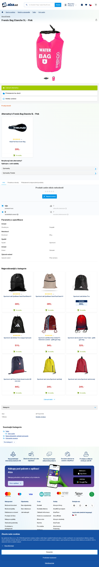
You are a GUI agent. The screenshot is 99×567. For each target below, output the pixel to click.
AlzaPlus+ (56, 512)
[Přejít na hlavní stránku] (10, 4)
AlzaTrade (56, 523)
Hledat (58, 5)
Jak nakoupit (25, 512)
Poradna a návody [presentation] (13, 182)
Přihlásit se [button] (71, 5)
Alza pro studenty (58, 519)
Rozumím (49, 552)
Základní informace (43, 512)
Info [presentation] (4, 182)
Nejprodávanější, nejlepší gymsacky (17, 436)
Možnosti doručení (11, 505)
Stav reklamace (26, 509)
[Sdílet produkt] (96, 20)
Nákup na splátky (10, 519)
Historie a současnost (44, 516)
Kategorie (6, 407)
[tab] (3, 182)
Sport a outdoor (10, 12)
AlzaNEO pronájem (59, 509)
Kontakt (39, 505)
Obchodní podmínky (11, 523)
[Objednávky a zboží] (82, 5)
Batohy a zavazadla (24, 12)
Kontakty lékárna (42, 509)
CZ (76, 515)
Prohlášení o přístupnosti (9, 527)
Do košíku (19, 155)
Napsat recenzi (51, 196)
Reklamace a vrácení (11, 512)
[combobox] (39, 5)
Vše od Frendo (5, 16)
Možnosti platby (10, 509)
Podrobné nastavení (49, 558)
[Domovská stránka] (2, 12)
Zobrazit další (48, 399)
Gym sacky (41, 12)
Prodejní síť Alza (10, 516)
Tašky (34, 12)
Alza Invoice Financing (57, 527)
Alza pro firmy (57, 505)
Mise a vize (40, 519)
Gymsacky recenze (12, 438)
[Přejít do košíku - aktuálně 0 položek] (96, 5)
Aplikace (39, 530)
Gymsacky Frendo (9, 173)
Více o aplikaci (14, 483)
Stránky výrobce (10, 99)
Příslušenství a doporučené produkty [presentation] (32, 182)
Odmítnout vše (49, 563)
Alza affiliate (57, 516)
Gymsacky (6, 168)
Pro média (40, 526)
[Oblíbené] (86, 5)
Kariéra (39, 523)
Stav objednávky (26, 505)
